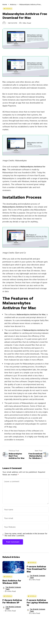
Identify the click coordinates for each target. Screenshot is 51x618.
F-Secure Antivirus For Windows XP (12, 601)
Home (4, 4)
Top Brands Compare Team (13, 588)
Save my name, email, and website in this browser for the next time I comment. (26, 535)
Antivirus (13, 4)
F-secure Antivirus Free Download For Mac (36, 569)
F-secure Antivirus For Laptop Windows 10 (37, 602)
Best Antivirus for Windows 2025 (11, 581)
